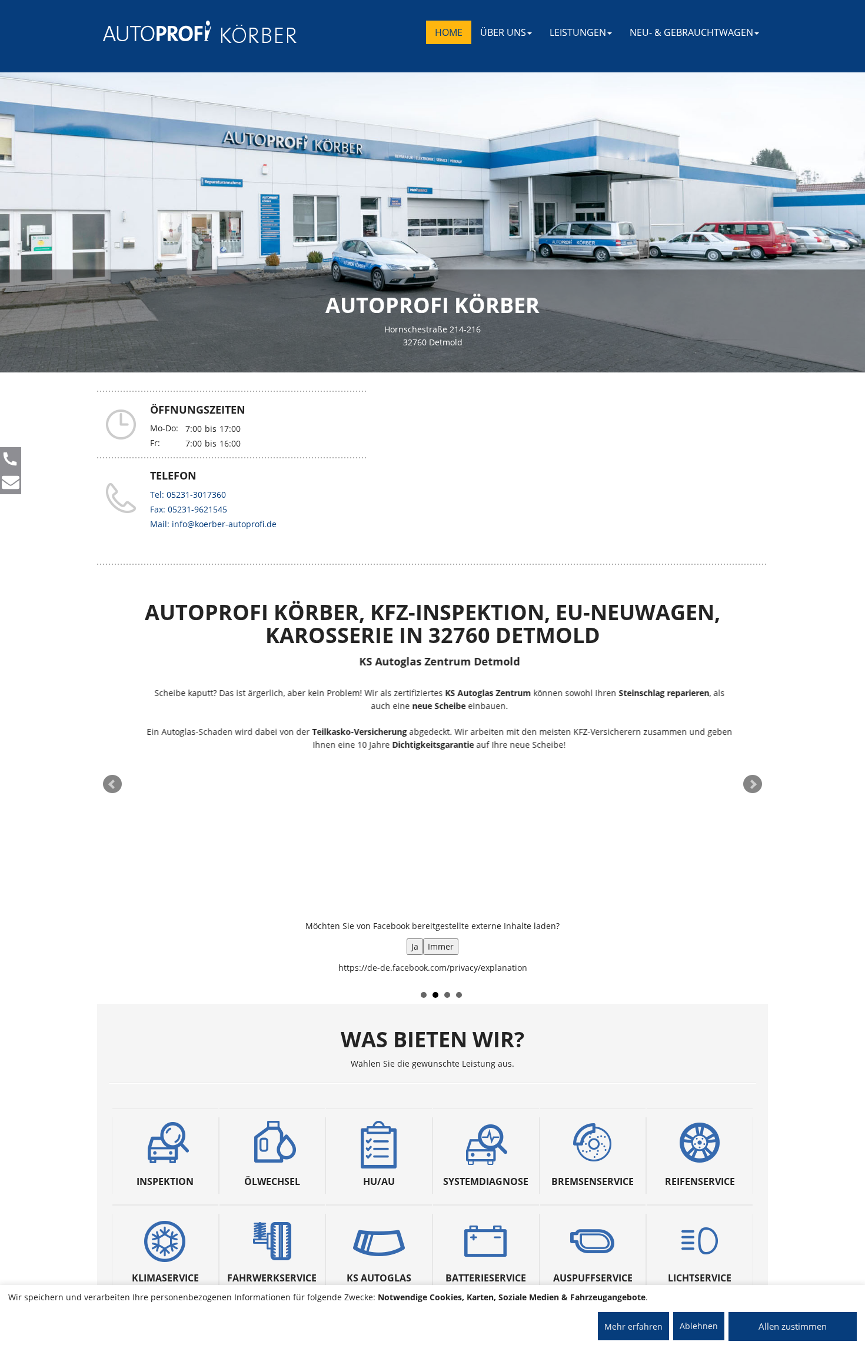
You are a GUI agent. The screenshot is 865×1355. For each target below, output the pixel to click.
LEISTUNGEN (578, 32)
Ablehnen (699, 1325)
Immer (441, 946)
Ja (414, 946)
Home (449, 32)
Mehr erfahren (633, 1326)
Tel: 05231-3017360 (188, 494)
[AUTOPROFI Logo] (149, 31)
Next (752, 784)
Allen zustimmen (792, 1326)
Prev (112, 784)
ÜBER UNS (503, 32)
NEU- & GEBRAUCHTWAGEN (691, 32)
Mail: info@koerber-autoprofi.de (213, 524)
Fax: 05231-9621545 (188, 509)
